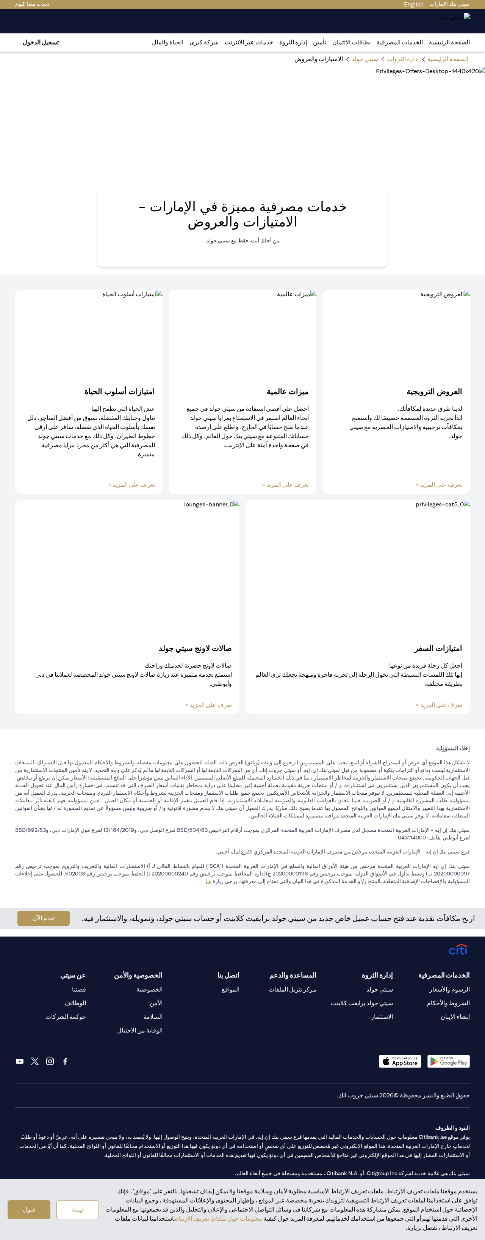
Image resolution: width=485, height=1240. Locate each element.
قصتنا (79, 989)
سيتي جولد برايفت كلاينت (362, 1003)
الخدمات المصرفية (400, 42)
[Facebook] (65, 1061)
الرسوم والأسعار (449, 989)
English (414, 4)
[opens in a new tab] (448, 1061)
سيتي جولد (379, 989)
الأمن (156, 1003)
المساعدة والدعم (292, 975)
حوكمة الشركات (65, 1016)
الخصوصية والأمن (138, 975)
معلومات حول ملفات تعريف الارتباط (218, 1218)
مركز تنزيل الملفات (292, 989)
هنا (208, 881)
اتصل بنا (228, 975)
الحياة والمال (167, 42)
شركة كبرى (204, 42)
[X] (34, 1061)
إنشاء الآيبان (455, 1016)
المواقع (230, 989)
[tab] (400, 42)
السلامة (153, 1016)
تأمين (319, 42)
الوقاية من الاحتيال (140, 1030)
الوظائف (75, 1003)
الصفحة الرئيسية (449, 42)
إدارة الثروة (293, 42)
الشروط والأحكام (448, 1003)
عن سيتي (73, 975)
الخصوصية (149, 989)
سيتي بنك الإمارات (450, 4)
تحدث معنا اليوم (32, 4)
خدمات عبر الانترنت (249, 42)
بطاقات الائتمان (351, 42)
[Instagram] (50, 1061)
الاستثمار (382, 1016)
